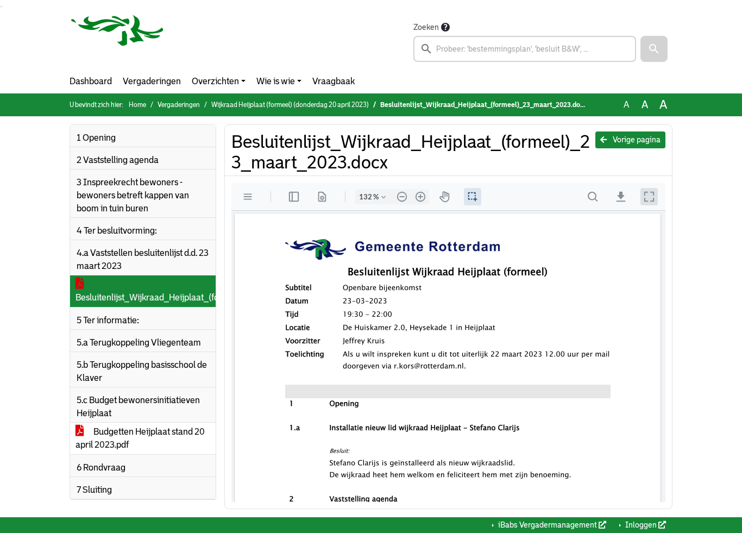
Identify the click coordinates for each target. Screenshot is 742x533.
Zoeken (426, 27)
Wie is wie (275, 81)
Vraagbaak (333, 81)
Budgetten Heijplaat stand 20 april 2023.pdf (140, 438)
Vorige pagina (636, 139)
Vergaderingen (152, 81)
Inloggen (641, 525)
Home (137, 105)
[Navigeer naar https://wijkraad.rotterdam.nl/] (117, 41)
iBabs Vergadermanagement (547, 525)
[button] (654, 49)
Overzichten (215, 81)
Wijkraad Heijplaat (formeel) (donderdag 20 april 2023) (290, 105)
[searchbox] (524, 49)
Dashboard (91, 81)
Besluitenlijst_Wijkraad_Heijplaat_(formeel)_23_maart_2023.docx (146, 297)
